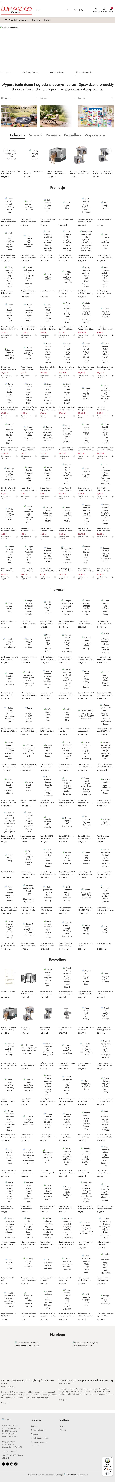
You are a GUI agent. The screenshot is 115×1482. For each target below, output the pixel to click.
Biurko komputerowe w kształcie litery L (86, 1100)
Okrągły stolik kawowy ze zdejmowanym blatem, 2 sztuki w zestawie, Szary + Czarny (28, 292)
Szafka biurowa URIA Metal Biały (66, 730)
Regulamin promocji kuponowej (38, 1443)
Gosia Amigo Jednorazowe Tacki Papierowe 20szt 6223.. (27, 529)
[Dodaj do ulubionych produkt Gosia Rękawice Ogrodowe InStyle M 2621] (15, 506)
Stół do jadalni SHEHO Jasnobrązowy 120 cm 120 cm (9, 730)
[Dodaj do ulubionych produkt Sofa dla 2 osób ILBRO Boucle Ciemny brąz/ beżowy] (92, 670)
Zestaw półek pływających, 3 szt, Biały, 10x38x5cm (7, 1100)
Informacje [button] (36, 1420)
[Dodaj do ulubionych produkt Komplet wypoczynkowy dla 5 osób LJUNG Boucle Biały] (34, 742)
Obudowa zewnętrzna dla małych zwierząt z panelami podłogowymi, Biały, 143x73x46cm (8, 1243)
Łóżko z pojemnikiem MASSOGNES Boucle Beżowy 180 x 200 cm (28, 694)
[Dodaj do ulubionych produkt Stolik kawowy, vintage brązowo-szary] (53, 197)
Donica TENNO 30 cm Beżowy (86, 944)
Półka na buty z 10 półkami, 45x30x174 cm (66, 1207)
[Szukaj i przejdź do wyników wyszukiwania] (67, 10)
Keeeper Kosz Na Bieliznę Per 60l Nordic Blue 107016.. (86, 570)
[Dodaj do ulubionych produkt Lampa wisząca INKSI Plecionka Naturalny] (92, 849)
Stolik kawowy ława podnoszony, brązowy (28, 256)
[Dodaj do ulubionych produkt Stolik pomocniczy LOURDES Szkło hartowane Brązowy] (53, 885)
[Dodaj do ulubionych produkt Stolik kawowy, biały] (72, 197)
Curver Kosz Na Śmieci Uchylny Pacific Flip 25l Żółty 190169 (9, 408)
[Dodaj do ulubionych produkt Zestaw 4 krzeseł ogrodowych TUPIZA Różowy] (92, 635)
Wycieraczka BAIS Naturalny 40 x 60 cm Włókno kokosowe (104, 908)
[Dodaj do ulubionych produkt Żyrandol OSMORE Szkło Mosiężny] (53, 813)
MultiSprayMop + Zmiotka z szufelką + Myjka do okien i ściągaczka (66, 570)
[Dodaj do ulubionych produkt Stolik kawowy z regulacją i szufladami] (34, 197)
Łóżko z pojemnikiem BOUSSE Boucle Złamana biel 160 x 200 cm (105, 873)
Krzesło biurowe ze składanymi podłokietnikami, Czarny (84, 1064)
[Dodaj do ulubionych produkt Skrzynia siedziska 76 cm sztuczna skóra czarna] (15, 1148)
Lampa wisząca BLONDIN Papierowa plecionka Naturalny (28, 622)
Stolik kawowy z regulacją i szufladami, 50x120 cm (9, 220)
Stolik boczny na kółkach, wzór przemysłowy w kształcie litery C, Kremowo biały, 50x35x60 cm (7, 292)
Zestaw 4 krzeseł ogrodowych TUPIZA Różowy (85, 658)
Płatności (63, 1430)
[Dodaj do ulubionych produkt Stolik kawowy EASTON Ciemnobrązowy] (15, 635)
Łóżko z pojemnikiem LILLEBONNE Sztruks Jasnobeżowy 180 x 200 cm (105, 765)
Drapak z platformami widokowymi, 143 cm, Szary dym (9, 1064)
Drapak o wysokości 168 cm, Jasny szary (104, 1028)
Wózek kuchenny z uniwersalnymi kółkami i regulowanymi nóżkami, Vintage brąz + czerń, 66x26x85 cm (47, 1243)
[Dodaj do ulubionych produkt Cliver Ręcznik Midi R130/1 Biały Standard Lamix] (53, 304)
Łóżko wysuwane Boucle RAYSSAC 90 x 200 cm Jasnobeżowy (86, 765)
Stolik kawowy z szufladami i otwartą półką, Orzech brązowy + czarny (86, 292)
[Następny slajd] (110, 47)
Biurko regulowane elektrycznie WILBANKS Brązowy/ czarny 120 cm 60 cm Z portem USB (105, 658)
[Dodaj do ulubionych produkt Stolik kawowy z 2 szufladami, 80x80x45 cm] (111, 233)
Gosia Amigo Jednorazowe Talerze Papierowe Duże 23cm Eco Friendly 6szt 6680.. (105, 489)
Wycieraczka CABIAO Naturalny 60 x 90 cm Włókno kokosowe (66, 801)
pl (75, 10)
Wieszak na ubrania (8, 991)
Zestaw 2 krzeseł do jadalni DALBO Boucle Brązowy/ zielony (9, 944)
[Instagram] (7, 1464)
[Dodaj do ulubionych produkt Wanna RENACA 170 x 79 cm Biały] (34, 635)
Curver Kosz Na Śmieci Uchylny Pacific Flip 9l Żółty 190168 (86, 449)
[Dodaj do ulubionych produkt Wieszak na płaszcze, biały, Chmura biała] (92, 969)
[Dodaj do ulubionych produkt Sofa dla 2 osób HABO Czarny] (34, 778)
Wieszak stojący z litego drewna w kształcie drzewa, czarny (46, 992)
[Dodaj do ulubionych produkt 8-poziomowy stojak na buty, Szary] (53, 1255)
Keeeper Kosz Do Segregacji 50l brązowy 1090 (46, 489)
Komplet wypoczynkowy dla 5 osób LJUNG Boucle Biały (29, 765)
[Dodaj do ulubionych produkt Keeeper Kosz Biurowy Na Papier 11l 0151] (92, 385)
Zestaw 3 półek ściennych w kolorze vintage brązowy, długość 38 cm (47, 1100)
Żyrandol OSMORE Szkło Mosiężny (46, 837)
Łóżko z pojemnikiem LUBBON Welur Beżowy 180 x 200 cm (9, 801)
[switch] (107, 1473)
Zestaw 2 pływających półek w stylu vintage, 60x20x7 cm (66, 1100)
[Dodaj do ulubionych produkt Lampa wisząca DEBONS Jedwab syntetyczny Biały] (92, 599)
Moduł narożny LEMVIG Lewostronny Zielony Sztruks (9, 908)
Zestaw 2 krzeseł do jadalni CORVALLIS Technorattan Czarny (104, 801)
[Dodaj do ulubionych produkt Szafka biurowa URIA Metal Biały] (72, 706)
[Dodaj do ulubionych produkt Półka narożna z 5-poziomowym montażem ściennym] (72, 1255)
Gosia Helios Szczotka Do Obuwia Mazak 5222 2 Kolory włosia (66, 328)
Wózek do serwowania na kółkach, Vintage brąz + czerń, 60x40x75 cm (28, 1243)
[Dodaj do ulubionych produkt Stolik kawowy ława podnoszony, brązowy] (34, 233)
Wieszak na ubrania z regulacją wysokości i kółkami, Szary (47, 1314)
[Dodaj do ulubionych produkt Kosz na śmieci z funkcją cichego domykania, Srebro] (72, 1112)
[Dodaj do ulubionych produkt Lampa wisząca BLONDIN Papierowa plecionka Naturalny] (34, 599)
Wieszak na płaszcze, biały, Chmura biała (85, 992)
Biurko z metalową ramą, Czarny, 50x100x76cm (27, 1136)
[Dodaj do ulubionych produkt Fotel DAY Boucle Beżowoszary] (111, 813)
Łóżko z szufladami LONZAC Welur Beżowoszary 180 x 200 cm (46, 694)
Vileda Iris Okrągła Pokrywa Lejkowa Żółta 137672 (9, 328)
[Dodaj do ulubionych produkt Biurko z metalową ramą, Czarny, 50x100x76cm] (34, 1112)
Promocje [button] (53, 135)
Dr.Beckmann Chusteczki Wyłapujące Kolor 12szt (9, 368)
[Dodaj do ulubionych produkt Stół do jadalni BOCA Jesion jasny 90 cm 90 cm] (111, 670)
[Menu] (111, 1458)
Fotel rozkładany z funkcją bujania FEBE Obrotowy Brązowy (47, 873)
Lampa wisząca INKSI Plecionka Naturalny (85, 873)
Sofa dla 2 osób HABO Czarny (29, 801)
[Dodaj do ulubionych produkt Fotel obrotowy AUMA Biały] (15, 599)
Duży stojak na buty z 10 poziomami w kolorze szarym (47, 1207)
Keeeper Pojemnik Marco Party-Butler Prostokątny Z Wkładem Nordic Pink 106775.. (105, 529)
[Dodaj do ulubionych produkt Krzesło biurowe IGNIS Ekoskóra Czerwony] (72, 849)
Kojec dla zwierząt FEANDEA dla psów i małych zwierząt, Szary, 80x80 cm (28, 992)
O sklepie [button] (64, 1420)
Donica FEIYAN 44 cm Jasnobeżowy (66, 837)
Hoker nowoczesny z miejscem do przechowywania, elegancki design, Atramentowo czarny (104, 1243)
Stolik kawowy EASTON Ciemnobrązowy (9, 658)
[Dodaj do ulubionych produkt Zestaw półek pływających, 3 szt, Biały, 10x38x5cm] (15, 1076)
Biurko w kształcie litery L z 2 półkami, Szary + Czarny (105, 1100)
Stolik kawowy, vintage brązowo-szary (47, 220)
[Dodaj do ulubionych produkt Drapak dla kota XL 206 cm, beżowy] (92, 1005)
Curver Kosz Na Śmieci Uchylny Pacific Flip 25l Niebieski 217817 (67, 408)
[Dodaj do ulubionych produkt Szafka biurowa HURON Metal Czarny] (53, 706)
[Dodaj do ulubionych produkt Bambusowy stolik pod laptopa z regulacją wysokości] (34, 1291)
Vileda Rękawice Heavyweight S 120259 (105, 328)
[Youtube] (11, 1464)
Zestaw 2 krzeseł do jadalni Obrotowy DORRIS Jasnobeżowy (66, 944)
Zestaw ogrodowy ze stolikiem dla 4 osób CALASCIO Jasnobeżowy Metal (8, 765)
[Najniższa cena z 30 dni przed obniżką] (17, 335)
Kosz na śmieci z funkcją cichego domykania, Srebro (65, 1136)
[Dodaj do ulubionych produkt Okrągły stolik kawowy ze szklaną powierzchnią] (72, 268)
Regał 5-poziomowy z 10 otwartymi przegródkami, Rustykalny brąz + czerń (9, 1314)
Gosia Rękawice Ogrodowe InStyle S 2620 (85, 489)
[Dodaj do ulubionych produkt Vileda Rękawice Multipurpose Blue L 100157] (34, 344)
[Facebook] (3, 1464)
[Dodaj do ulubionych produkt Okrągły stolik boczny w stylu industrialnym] (111, 1291)
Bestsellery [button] (72, 135)
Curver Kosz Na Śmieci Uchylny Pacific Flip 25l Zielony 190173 (29, 408)
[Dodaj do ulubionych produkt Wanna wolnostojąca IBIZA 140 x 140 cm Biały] (92, 885)
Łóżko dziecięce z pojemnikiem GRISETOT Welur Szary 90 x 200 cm (67, 765)
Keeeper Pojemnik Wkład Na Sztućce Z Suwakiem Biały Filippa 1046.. (86, 529)
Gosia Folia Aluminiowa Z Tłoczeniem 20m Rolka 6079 (105, 408)
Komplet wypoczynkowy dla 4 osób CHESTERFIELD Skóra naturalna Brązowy (67, 622)
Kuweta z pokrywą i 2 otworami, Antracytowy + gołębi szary (33, 172)
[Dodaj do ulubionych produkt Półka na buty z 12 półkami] (15, 1255)
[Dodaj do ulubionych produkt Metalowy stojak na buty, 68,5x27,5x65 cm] (34, 1255)
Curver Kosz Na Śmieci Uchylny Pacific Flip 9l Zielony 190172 (105, 449)
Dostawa (34, 1426)
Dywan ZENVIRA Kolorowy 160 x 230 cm (85, 837)
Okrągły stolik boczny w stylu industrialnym (105, 1314)
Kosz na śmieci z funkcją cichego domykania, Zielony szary (85, 1136)
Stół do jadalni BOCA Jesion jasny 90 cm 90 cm (105, 694)
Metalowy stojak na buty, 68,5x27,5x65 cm (28, 1279)
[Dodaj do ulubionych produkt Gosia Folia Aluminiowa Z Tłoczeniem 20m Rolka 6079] (111, 385)
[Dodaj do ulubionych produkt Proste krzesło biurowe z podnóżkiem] (72, 1041)
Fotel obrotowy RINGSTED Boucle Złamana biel (27, 873)
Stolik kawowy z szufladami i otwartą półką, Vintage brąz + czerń (104, 292)
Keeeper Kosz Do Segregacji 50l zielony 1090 (28, 489)
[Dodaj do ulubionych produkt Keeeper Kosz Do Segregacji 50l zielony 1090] (34, 465)
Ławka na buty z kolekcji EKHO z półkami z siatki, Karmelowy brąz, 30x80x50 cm (103, 1171)
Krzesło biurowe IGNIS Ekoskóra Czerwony (67, 873)
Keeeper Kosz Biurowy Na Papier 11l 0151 (86, 408)
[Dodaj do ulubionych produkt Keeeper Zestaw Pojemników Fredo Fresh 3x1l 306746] (72, 506)
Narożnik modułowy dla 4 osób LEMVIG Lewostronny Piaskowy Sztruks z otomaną (66, 694)
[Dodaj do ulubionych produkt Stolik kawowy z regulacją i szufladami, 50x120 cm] (15, 197)
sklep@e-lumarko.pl (9, 1451)
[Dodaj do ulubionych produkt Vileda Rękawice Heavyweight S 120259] (111, 304)
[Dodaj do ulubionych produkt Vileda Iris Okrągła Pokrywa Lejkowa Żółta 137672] (15, 304)
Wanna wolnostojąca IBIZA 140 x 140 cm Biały (85, 908)
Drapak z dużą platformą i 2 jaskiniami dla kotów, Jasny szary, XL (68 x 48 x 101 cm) (57, 172)
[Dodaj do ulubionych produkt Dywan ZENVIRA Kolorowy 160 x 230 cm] (92, 813)
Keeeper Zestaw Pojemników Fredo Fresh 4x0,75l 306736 (47, 529)
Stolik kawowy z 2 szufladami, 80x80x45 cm (105, 256)
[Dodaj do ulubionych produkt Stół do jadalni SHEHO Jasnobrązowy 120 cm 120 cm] (15, 706)
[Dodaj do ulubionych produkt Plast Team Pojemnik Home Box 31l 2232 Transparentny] (15, 465)
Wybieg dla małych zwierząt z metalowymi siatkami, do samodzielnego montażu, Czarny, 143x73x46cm (86, 1207)
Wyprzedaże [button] (95, 135)
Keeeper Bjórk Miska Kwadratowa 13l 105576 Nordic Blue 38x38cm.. (47, 449)
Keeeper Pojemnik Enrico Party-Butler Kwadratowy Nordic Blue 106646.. (66, 489)
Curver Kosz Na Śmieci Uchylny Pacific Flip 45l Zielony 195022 (86, 368)
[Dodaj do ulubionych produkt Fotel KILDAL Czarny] (15, 849)
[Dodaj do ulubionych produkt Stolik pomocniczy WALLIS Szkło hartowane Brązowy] (72, 885)
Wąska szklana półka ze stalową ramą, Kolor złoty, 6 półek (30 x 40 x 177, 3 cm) (67, 1314)
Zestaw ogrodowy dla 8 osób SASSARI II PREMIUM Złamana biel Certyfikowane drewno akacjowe (105, 730)
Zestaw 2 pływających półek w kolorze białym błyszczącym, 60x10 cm (105, 1064)
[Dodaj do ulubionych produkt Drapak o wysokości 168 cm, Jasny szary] (111, 1005)
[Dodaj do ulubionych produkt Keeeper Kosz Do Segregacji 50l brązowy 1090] (53, 465)
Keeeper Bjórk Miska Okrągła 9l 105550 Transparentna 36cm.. (28, 449)
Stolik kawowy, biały (66, 219)
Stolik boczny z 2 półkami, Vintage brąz (85, 1314)
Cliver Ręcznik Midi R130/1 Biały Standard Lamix (47, 328)
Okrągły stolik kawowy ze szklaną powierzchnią (66, 292)
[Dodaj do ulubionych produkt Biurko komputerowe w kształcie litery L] (92, 1076)
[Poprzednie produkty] (6, 150)
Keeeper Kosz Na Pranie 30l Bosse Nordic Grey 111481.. (8, 570)
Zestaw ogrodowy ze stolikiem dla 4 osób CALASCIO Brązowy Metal (28, 837)
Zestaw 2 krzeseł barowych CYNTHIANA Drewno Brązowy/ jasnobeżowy (86, 801)
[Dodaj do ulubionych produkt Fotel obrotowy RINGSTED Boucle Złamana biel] (34, 849)
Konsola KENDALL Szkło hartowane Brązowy (46, 765)
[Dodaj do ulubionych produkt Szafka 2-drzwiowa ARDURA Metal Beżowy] (34, 706)
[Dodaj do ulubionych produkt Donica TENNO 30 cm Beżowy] (92, 921)
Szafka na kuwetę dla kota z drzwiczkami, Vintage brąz (47, 1064)
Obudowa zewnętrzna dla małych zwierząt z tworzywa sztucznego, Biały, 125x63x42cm (66, 1243)
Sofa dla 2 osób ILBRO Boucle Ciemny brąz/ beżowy (86, 694)
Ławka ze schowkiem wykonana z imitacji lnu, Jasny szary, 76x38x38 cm (104, 1136)
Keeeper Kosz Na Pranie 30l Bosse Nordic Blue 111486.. (28, 570)
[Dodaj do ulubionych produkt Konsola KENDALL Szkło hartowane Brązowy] (53, 742)
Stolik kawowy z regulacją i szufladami (28, 220)
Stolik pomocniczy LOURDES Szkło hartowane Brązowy (46, 908)
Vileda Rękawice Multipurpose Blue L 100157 (27, 368)
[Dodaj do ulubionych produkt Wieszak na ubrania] (15, 969)
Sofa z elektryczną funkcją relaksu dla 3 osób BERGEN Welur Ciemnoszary (47, 801)
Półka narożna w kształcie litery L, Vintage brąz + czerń (85, 1279)
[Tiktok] (16, 1464)
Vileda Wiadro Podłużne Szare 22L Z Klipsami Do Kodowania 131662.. (85, 328)
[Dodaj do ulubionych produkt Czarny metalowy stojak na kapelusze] (111, 969)
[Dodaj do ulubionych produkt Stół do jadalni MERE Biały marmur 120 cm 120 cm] (53, 635)
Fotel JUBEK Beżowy (104, 943)
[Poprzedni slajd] (5, 47)
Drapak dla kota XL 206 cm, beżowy (86, 1028)
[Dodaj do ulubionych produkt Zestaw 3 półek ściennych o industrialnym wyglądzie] (34, 1076)
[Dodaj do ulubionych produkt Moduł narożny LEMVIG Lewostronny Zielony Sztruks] (15, 885)
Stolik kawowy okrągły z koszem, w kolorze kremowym (86, 220)
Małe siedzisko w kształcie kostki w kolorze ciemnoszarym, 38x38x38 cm (28, 1171)
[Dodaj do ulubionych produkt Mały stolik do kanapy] (53, 268)
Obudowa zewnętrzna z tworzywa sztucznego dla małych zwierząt (105, 1207)
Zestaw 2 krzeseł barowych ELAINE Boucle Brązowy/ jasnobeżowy (65, 658)
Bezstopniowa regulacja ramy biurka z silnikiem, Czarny (48, 1171)
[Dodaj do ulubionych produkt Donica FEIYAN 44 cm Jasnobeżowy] (72, 813)
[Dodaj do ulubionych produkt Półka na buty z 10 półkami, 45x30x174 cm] (72, 1184)
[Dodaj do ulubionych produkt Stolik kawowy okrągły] (111, 197)
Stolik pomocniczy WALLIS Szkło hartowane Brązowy (65, 908)
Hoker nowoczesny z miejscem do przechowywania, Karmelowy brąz (85, 1243)
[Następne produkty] (109, 150)
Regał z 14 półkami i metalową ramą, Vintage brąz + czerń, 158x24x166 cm (104, 1279)
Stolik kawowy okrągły (104, 219)
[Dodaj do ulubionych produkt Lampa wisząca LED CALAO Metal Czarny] (111, 599)
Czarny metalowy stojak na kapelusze (105, 992)
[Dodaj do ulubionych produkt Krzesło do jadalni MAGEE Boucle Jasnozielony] (15, 670)
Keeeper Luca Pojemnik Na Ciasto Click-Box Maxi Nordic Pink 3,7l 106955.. (9, 449)
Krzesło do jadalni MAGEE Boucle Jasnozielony (7, 694)
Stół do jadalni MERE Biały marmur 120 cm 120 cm (47, 658)
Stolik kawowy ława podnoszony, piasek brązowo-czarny (8, 256)
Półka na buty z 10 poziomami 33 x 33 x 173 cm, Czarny (47, 1136)
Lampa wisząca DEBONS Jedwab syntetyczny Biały (84, 622)
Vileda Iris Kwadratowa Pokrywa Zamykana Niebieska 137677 (28, 328)
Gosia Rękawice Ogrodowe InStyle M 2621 (8, 529)
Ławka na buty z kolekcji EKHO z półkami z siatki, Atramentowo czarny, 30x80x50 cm (28, 1207)
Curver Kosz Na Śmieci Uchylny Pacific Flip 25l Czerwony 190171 (48, 408)
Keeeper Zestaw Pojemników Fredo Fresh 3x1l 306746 (65, 529)
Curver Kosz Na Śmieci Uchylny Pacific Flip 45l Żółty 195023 (48, 368)
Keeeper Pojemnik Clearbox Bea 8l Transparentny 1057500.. (103, 570)
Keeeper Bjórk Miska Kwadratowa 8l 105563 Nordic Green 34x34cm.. (67, 449)
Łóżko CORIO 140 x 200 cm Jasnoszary (46, 622)
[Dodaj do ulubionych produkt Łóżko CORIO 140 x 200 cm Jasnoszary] (53, 599)
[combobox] (19, 98)
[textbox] (5, 98)
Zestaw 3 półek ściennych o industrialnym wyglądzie (26, 1100)
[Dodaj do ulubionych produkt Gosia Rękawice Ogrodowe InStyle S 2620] (92, 465)
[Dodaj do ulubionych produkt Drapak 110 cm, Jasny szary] (111, 144)
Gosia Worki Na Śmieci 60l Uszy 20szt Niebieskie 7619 (47, 570)
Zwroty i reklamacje (38, 1430)
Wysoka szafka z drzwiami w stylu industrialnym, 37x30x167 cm (84, 1171)
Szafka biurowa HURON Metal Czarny (47, 730)
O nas (62, 1426)
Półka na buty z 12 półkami (7, 1279)
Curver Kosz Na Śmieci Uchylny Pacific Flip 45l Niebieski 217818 (67, 368)
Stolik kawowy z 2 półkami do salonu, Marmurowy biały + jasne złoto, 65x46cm (66, 256)
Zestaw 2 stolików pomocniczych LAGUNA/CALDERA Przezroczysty (85, 730)
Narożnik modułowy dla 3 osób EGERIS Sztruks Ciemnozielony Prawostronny (28, 908)
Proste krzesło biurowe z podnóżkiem (67, 1064)
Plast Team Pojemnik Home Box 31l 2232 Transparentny (8, 489)
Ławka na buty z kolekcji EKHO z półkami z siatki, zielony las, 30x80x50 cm (9, 1207)
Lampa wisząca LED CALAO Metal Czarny (104, 622)
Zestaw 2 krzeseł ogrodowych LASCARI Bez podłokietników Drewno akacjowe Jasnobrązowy (9, 837)
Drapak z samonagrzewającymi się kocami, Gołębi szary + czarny (28, 1064)
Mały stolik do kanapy (47, 291)
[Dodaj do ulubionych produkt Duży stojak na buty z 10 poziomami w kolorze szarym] (53, 1184)
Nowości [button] (35, 135)
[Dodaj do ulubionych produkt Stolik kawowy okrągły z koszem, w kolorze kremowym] (92, 197)
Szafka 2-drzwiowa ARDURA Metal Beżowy (28, 730)
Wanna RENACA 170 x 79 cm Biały (28, 658)
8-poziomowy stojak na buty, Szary (48, 1279)
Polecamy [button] (17, 135)
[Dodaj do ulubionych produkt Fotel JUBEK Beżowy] (111, 921)
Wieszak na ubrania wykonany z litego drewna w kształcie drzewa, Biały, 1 (66, 992)
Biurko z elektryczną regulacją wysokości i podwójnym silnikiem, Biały (66, 1171)
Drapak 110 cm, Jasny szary (102, 171)
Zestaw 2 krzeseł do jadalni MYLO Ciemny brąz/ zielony (47, 944)
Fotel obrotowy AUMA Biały (9, 622)
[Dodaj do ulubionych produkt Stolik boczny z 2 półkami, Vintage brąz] (92, 1291)
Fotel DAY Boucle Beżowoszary (103, 837)
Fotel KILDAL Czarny (8, 872)
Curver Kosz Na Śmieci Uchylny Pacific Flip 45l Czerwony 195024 (105, 368)
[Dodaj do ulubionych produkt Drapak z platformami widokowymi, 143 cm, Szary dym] (15, 1041)
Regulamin (35, 1434)
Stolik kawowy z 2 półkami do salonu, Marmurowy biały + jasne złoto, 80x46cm (47, 256)
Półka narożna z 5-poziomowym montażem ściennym (66, 1279)
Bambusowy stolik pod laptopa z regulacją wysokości (28, 1314)
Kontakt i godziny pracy (40, 1438)
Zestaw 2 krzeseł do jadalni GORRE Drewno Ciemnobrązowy (29, 944)
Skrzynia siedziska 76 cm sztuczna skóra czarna (8, 1171)
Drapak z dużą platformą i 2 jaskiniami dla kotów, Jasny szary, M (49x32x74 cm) (80, 172)
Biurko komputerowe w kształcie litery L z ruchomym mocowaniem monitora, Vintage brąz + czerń (9, 1136)
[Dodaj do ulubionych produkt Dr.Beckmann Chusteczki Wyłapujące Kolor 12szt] (15, 344)
